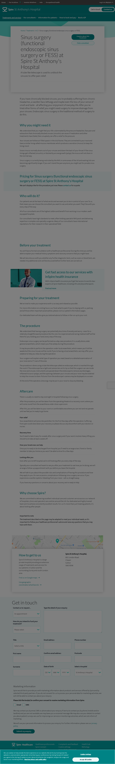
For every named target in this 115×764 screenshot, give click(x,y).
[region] (57, 757)
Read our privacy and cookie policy (35, 759)
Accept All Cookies (86, 760)
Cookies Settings (85, 754)
